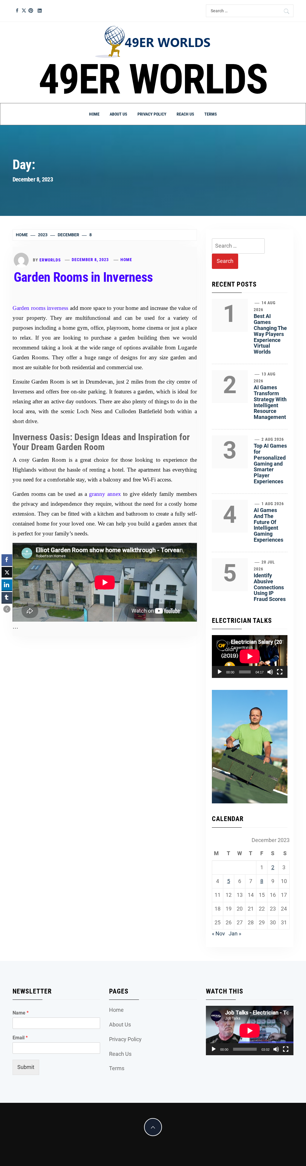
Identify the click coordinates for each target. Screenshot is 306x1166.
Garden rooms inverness (40, 308)
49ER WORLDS (153, 79)
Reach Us (185, 114)
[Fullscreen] (280, 672)
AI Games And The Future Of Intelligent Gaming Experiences (268, 525)
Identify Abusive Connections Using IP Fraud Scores (270, 587)
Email (20, 1038)
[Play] (220, 672)
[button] (6, 609)
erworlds (50, 259)
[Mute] (270, 672)
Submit (25, 1067)
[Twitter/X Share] (6, 572)
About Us (118, 114)
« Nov (218, 933)
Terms (210, 114)
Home (94, 114)
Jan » (235, 933)
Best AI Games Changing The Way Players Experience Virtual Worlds (270, 334)
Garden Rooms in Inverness (83, 277)
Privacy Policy (151, 114)
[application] (249, 656)
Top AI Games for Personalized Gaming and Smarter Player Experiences (270, 463)
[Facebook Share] (6, 559)
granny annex (105, 494)
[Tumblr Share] (6, 597)
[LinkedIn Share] (6, 584)
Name (21, 1013)
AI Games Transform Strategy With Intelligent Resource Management (270, 402)
